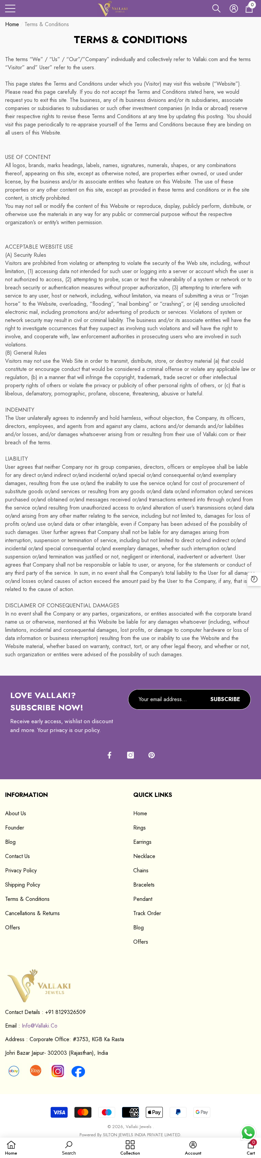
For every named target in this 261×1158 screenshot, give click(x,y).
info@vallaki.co (39, 1026)
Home (12, 24)
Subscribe (225, 699)
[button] (216, 8)
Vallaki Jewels (139, 1126)
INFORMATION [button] (26, 794)
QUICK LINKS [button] (152, 794)
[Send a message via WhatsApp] (248, 1132)
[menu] (10, 8)
